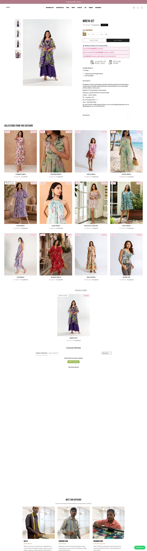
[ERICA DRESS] (91, 151)
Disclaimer (86, 115)
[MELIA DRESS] (91, 254)
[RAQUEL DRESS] (56, 254)
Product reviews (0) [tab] (41, 353)
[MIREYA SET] (73, 315)
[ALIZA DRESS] (56, 203)
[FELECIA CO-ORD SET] (91, 203)
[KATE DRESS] (20, 203)
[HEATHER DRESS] (56, 151)
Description (86, 81)
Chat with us (140, 547)
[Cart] (142, 7)
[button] (138, 7)
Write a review (73, 362)
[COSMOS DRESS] (20, 151)
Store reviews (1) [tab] (53, 353)
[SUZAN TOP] (126, 254)
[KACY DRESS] (126, 203)
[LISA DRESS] (20, 254)
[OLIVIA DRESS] (126, 151)
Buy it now (118, 40)
